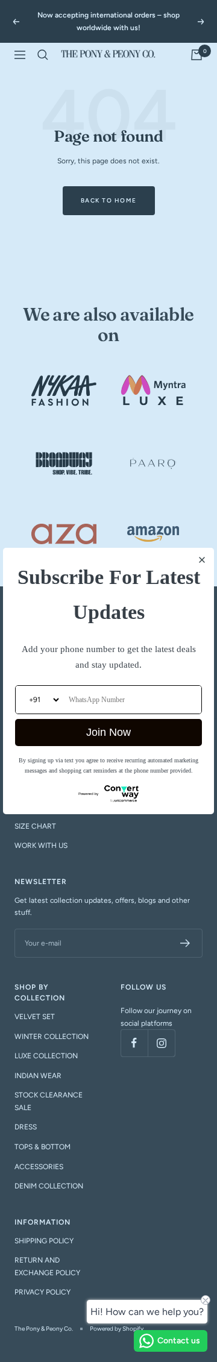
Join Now (108, 732)
